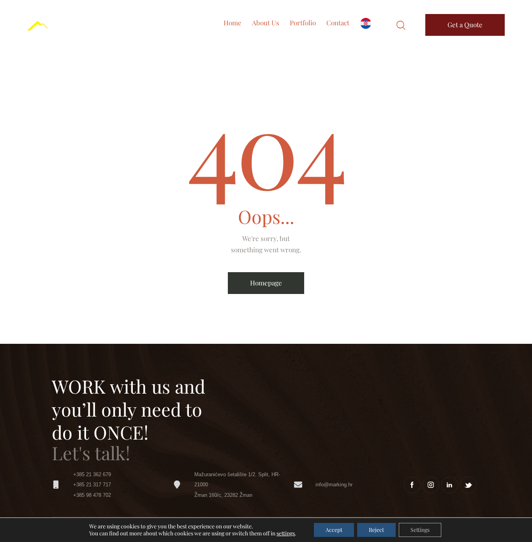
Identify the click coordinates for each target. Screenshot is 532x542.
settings (286, 533)
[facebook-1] (412, 485)
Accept (334, 529)
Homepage (266, 282)
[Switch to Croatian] (365, 24)
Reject (376, 529)
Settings (420, 529)
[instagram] (431, 485)
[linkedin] (449, 485)
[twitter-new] (468, 485)
